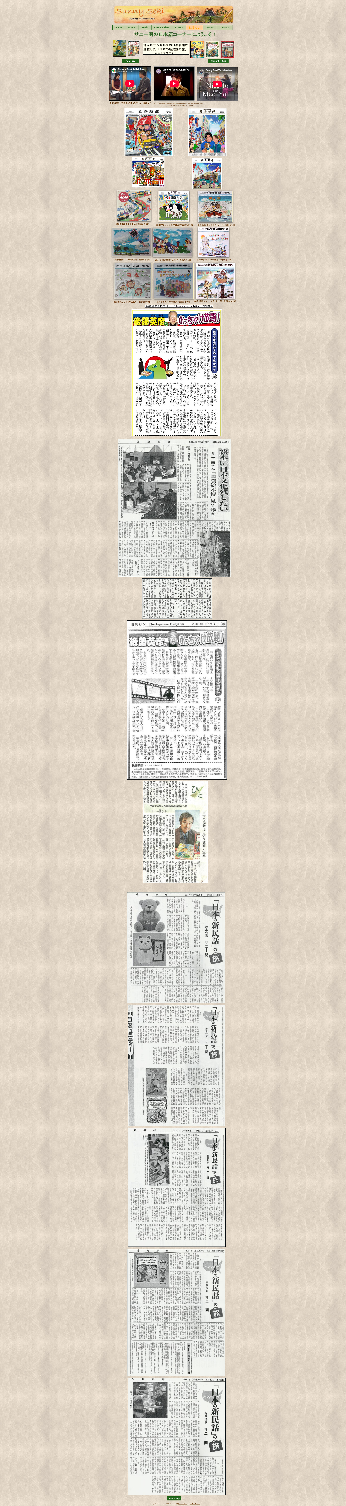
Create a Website (182, 1504)
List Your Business (195, 1504)
